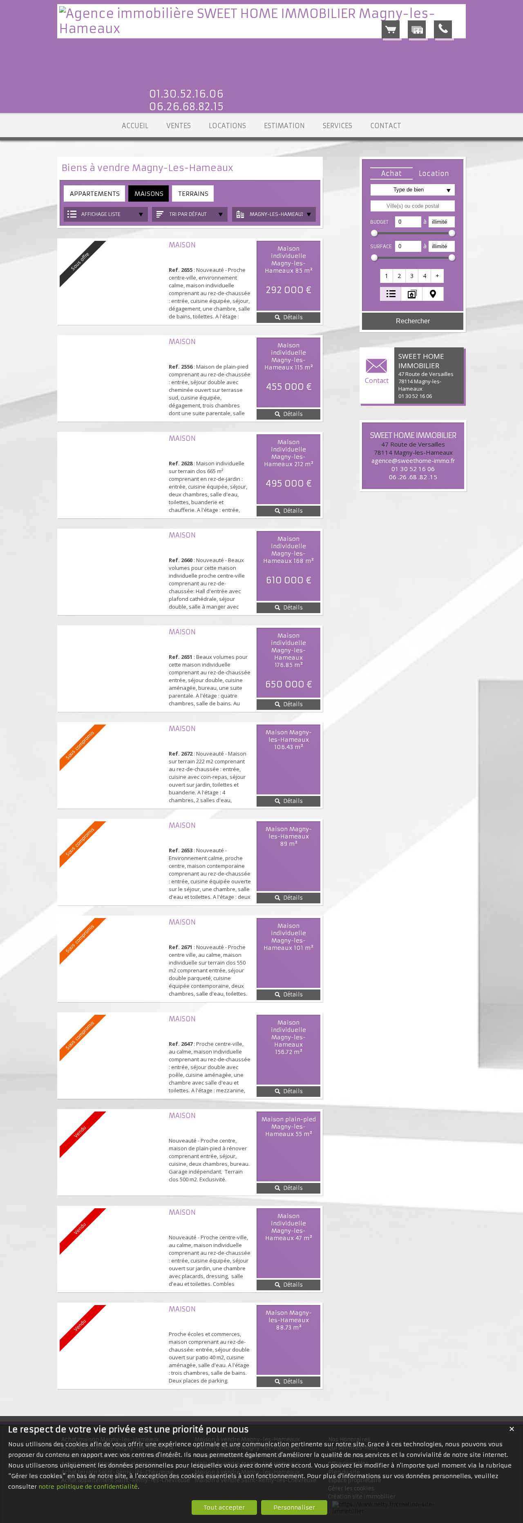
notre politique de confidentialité (88, 1486)
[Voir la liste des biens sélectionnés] (391, 29)
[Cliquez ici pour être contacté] (443, 29)
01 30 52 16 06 (413, 469)
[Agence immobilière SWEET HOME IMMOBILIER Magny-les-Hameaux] (261, 28)
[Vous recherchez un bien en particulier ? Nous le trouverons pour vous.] (417, 29)
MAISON (182, 245)
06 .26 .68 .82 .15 (413, 477)
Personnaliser (294, 1507)
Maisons (148, 194)
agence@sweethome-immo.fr (413, 460)
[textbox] (412, 206)
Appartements (95, 194)
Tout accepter (224, 1507)
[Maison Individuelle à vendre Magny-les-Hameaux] (112, 378)
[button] (391, 173)
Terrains (193, 194)
